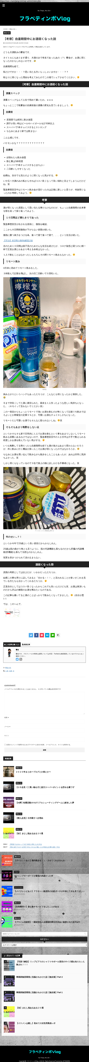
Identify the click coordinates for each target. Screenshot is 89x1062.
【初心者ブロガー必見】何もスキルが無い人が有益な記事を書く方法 (34, 847)
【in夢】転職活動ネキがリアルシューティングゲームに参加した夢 (45, 802)
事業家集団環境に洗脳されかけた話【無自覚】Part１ (39, 992)
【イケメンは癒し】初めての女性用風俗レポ (35, 1023)
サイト (6, 735)
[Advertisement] (42, 624)
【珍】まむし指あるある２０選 (29, 833)
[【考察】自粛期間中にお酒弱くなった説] (47, 635)
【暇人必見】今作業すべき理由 (29, 818)
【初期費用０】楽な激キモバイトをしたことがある (36, 906)
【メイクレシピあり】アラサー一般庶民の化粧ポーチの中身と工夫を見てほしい (49, 891)
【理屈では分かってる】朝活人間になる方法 (25, 844)
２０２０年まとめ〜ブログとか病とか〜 (33, 772)
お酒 (6, 671)
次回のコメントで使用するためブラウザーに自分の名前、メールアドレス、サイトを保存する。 (39, 745)
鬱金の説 (8, 668)
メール (7, 726)
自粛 (10, 671)
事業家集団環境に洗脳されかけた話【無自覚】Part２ (39, 977)
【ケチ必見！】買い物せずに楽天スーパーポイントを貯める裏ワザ (45, 787)
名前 (6, 717)
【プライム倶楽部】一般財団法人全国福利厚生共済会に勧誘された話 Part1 (47, 922)
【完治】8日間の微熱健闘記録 (18, 240)
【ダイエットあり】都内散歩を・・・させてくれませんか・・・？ (43, 860)
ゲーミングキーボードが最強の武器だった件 (33, 876)
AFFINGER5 (66, 1061)
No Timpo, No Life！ (44, 1058)
